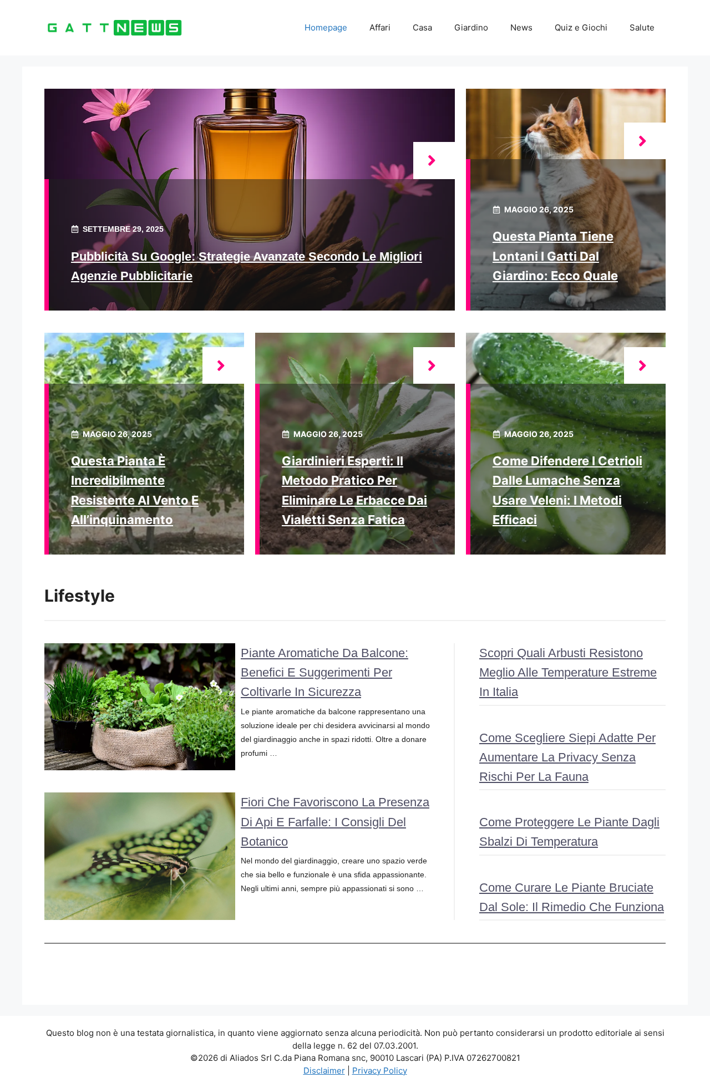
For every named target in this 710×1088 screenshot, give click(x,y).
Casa (422, 27)
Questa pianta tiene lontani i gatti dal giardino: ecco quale (555, 255)
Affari (379, 27)
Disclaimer (324, 1070)
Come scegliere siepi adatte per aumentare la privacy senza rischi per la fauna (567, 757)
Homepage (326, 27)
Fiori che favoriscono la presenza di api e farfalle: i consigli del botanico (335, 821)
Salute (642, 27)
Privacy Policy (379, 1070)
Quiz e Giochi (581, 27)
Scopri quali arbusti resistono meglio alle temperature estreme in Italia (568, 672)
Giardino (471, 27)
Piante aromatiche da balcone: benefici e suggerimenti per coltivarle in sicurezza (324, 672)
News (521, 27)
